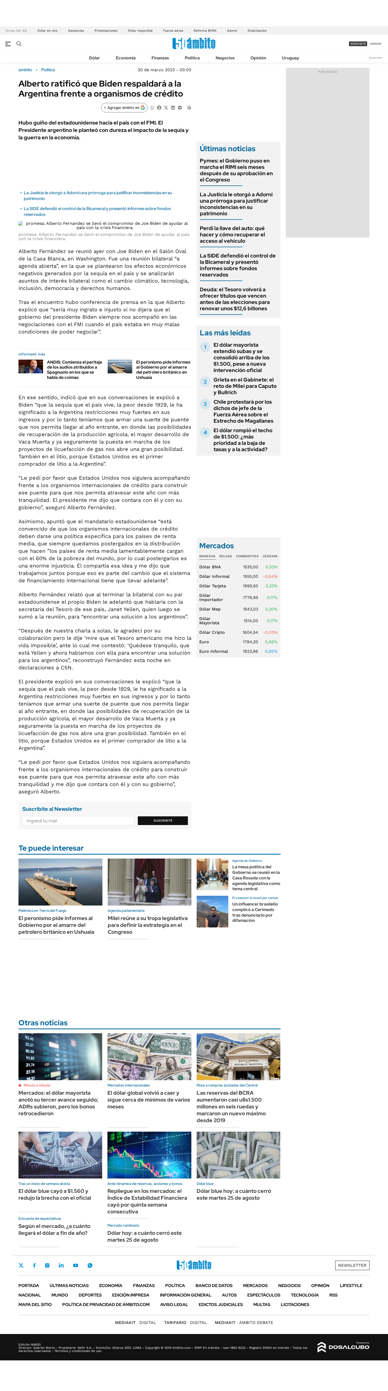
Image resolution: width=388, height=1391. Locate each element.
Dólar (94, 58)
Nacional (29, 1295)
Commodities (247, 556)
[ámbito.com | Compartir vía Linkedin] (173, 107)
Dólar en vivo (47, 30)
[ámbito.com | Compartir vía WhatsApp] (152, 107)
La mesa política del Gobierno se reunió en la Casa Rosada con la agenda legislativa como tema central (256, 878)
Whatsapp (90, 1265)
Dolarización (257, 30)
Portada (28, 1285)
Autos (229, 1295)
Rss (333, 1295)
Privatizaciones (105, 30)
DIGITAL (135, 1322)
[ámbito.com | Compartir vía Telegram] (180, 107)
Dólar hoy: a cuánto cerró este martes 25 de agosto (144, 1236)
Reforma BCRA (205, 30)
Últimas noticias (69, 1285)
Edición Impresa (130, 1295)
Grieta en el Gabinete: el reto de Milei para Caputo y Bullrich (245, 386)
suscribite (358, 43)
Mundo (59, 1295)
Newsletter (376, 57)
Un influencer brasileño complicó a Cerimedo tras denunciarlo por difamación (255, 912)
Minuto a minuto (37, 1085)
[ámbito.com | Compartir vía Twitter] (166, 107)
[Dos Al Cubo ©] (344, 1347)
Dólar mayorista (140, 30)
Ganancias (76, 30)
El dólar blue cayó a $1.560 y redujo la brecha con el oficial (54, 1194)
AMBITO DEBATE (244, 1322)
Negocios (225, 58)
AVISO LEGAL (174, 1304)
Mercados (255, 1285)
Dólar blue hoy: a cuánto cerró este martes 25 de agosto (234, 1194)
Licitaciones (295, 1304)
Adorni (232, 30)
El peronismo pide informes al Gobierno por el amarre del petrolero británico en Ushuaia (163, 369)
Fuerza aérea (173, 30)
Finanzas (160, 58)
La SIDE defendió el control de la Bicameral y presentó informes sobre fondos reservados (238, 265)
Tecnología (305, 1295)
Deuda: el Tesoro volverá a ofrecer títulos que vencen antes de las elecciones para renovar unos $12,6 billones (235, 299)
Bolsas (225, 556)
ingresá (375, 43)
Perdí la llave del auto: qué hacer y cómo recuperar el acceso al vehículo (232, 234)
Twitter (21, 1265)
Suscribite (163, 820)
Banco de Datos (214, 1285)
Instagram (47, 1265)
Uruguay (290, 58)
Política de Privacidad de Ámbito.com (106, 1304)
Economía (126, 58)
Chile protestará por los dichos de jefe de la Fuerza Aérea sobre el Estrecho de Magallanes (243, 411)
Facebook (34, 1265)
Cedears (270, 556)
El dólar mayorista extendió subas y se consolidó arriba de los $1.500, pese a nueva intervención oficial (241, 357)
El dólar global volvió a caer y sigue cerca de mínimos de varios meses (148, 1099)
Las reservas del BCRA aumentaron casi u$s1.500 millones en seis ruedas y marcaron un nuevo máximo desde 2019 (231, 1106)
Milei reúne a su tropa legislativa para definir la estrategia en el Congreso (148, 925)
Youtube (75, 1266)
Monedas (207, 556)
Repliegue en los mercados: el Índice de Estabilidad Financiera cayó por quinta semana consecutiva (147, 1201)
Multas (261, 1304)
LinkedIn (61, 1265)
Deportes (90, 1295)
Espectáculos (263, 1295)
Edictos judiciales (221, 1304)
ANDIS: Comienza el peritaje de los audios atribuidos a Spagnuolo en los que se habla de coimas (74, 369)
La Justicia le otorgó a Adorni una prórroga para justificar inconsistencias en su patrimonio (236, 204)
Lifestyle (351, 1285)
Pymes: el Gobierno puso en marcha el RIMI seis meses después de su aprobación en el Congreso (236, 170)
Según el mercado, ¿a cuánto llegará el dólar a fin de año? (54, 1229)
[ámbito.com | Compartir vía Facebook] (159, 107)
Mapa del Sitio (35, 1304)
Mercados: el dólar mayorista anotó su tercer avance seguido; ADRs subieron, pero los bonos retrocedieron (58, 1103)
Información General (185, 1295)
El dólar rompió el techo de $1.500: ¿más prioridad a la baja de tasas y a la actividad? (243, 440)
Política (192, 58)
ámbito (25, 70)
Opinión (258, 58)
